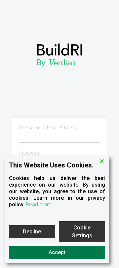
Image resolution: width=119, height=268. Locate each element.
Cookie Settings (82, 231)
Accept (57, 252)
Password (30, 153)
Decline (32, 231)
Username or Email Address (48, 127)
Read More (39, 204)
